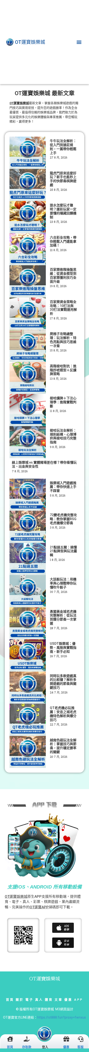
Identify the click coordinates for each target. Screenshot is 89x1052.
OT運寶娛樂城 (16, 896)
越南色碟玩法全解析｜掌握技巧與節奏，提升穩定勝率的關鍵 (63, 746)
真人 (39, 999)
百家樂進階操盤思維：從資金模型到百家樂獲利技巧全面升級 (63, 275)
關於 (19, 999)
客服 (80, 1047)
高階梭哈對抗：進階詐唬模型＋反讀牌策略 (63, 370)
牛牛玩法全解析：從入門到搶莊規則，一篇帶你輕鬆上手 (63, 147)
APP (78, 999)
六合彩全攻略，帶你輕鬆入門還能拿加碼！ (63, 241)
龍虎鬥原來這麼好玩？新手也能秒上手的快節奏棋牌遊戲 (63, 179)
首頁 (10, 999)
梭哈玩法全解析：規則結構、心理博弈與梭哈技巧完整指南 (63, 436)
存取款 (26, 1047)
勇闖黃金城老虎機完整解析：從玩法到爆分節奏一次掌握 (63, 617)
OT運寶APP (39, 907)
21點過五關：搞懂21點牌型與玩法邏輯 (63, 551)
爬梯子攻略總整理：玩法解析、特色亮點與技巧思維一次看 (63, 339)
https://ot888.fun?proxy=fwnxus (61, 1017)
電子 (29, 999)
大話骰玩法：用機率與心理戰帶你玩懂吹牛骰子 (63, 583)
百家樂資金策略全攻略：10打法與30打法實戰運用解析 (63, 307)
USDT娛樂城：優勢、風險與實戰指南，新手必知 (63, 647)
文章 (58, 999)
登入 (45, 1047)
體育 (49, 999)
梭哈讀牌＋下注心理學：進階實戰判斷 (63, 402)
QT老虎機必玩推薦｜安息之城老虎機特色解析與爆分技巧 (63, 714)
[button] (79, 42)
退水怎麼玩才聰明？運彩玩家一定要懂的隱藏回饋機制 (63, 211)
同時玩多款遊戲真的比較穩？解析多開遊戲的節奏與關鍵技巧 (63, 681)
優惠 (68, 999)
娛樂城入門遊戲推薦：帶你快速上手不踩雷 (63, 487)
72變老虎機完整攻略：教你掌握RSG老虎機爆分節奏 (63, 519)
